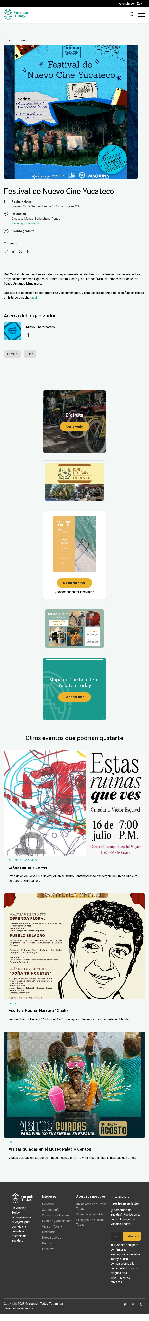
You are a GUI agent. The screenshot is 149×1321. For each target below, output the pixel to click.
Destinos (48, 1204)
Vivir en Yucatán (52, 1226)
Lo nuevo (48, 1249)
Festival (12, 354)
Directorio (48, 1232)
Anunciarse (126, 3)
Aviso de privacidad (89, 1214)
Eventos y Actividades (57, 1221)
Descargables (51, 1237)
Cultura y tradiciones (56, 1215)
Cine (30, 354)
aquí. (34, 297)
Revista (47, 1243)
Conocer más (74, 697)
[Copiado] (6, 252)
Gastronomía (50, 1210)
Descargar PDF (74, 583)
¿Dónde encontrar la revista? (74, 592)
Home (9, 40)
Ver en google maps (25, 223)
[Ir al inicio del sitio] (16, 19)
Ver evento (74, 426)
